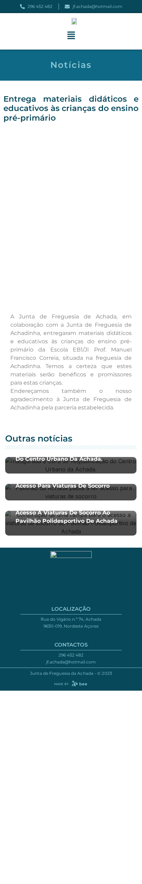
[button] (71, 35)
